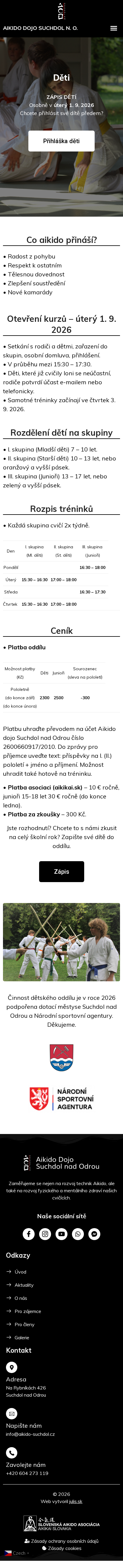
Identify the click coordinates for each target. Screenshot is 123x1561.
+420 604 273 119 (27, 1473)
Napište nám (24, 1425)
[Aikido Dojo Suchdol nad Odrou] (61, 10)
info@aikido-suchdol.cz (30, 1434)
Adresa (16, 1379)
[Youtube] (61, 1234)
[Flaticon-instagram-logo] (45, 1234)
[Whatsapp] (78, 1234)
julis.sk (75, 1501)
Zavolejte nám (26, 1464)
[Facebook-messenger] (94, 1234)
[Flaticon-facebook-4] (29, 1234)
